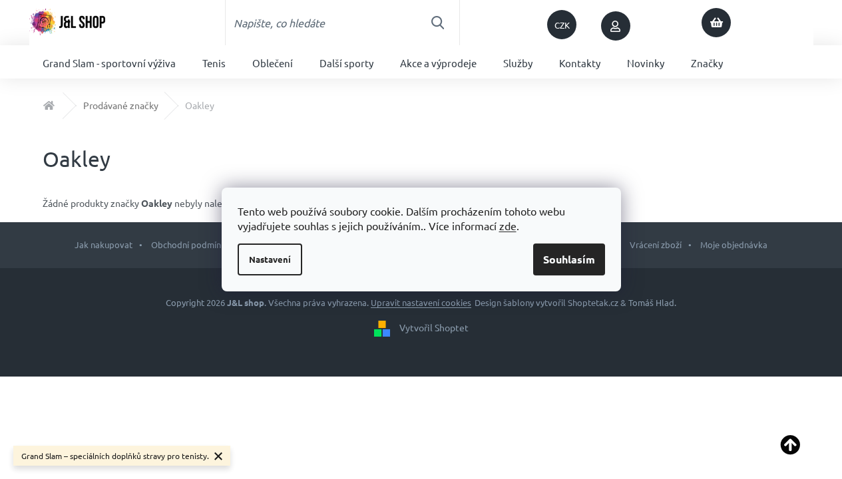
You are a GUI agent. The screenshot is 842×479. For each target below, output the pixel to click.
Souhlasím (569, 259)
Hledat (437, 22)
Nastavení (270, 259)
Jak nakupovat (103, 244)
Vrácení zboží (656, 244)
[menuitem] (109, 62)
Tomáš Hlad (651, 302)
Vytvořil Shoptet (434, 327)
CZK (562, 25)
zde (508, 225)
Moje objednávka (733, 244)
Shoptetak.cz (593, 302)
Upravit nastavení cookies (421, 302)
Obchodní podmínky (190, 244)
